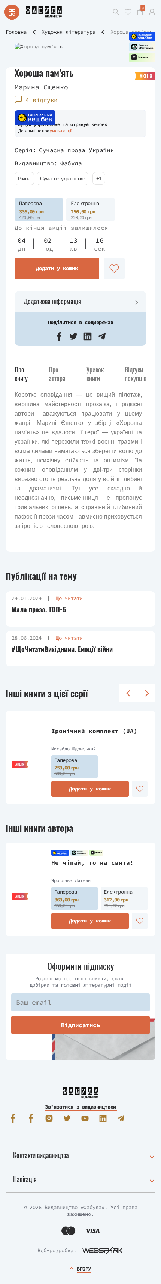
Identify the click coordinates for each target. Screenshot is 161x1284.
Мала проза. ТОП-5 (39, 609)
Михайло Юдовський (73, 749)
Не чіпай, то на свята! (92, 862)
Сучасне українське (62, 179)
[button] (59, 336)
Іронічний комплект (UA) (94, 731)
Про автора (57, 373)
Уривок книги (95, 373)
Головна (16, 31)
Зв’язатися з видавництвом (80, 1106)
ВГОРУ (84, 1268)
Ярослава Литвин (71, 880)
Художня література (68, 31)
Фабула (71, 163)
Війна (24, 179)
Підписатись (80, 1025)
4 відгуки (41, 100)
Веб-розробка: (56, 1250)
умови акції (61, 131)
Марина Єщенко (41, 86)
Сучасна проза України (76, 150)
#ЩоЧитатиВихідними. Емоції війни (62, 649)
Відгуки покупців (135, 373)
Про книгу (21, 373)
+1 (99, 179)
